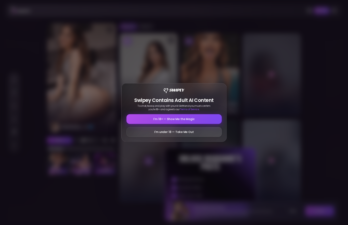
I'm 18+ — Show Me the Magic (174, 119)
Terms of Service (189, 109)
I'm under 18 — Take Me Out (174, 132)
